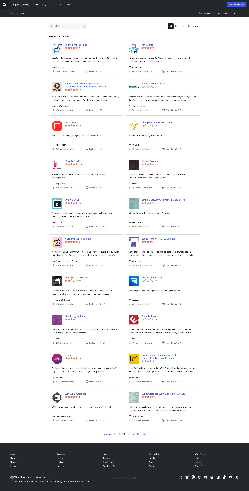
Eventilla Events (150, 316)
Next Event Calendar (76, 277)
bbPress (198, 462)
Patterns (60, 466)
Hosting (13, 462)
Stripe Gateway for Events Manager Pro (163, 200)
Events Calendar (150, 161)
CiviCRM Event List (151, 277)
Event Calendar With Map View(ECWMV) (163, 393)
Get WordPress (237, 4)
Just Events (71, 122)
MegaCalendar (73, 161)
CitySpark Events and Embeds (158, 122)
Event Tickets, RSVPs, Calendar (158, 238)
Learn (105, 454)
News (12, 458)
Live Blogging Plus (75, 316)
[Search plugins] (84, 26)
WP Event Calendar (75, 393)
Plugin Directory (17, 13)
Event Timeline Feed (76, 44)
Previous (107, 434)
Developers (108, 462)
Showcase (61, 454)
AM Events (147, 44)
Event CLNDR (72, 200)
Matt (197, 458)
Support (106, 458)
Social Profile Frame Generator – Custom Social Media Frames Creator (85, 85)
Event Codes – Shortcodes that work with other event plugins (158, 356)
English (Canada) (42, 478)
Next (144, 434)
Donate (152, 462)
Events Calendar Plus (153, 83)
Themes (60, 458)
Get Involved (154, 454)
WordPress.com (202, 454)
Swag (152, 466)
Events (152, 458)
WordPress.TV (109, 466)
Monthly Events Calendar (78, 238)
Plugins (60, 462)
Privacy (13, 466)
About (13, 454)
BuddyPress (200, 466)
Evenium (69, 355)
